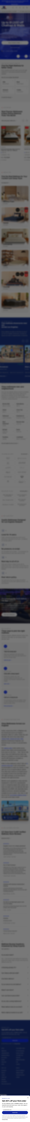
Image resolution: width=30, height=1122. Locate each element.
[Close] (28, 1097)
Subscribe (15, 1112)
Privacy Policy (5, 1119)
